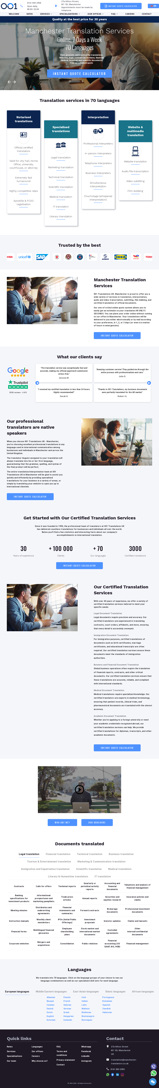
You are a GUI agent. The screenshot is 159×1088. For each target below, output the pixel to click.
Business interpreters (98, 173)
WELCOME (14, 14)
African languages (143, 991)
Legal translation (61, 157)
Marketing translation (61, 167)
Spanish (106, 1005)
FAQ (113, 14)
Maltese (86, 1008)
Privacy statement (66, 1060)
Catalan (50, 1005)
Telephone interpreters (98, 163)
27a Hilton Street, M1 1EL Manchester (71, 3)
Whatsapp (86, 1046)
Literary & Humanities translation (68, 876)
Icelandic (67, 1020)
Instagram (86, 1061)
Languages (37, 1046)
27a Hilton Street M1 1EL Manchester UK (121, 1050)
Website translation (135, 161)
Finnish (66, 997)
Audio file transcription (135, 171)
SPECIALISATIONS (69, 14)
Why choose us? (40, 1061)
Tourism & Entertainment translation (49, 861)
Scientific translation (61, 186)
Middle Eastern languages (51, 991)
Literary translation (61, 216)
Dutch (50, 1012)
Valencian (107, 1012)
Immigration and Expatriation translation (45, 869)
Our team (11, 1061)
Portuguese (108, 997)
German (67, 1008)
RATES (30, 14)
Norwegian (87, 1020)
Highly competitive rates (23, 190)
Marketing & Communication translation (101, 861)
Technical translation (60, 177)
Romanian (107, 1001)
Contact (61, 1065)
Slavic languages (115, 991)
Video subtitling (135, 181)
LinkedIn (85, 1056)
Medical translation (61, 196)
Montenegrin (88, 1016)
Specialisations (14, 1056)
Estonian (51, 1020)
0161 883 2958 (34, 3)
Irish (84, 997)
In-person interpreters (98, 153)
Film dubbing (135, 190)
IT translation (61, 206)
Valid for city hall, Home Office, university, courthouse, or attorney (23, 164)
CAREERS (129, 14)
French (66, 1001)
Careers (36, 1056)
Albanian (51, 997)
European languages (17, 991)
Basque (50, 1001)
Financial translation (58, 854)
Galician (67, 1005)
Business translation (121, 854)
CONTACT (146, 14)
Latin (84, 1005)
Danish (50, 1008)
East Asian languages (86, 991)
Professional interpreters (98, 143)
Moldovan (86, 1012)
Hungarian (68, 1016)
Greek (66, 1012)
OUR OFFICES (94, 14)
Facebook (86, 1051)
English (50, 1016)
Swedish (106, 1008)
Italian (85, 1001)
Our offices (37, 1051)
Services (11, 1051)
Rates (10, 1046)
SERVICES (45, 14)
